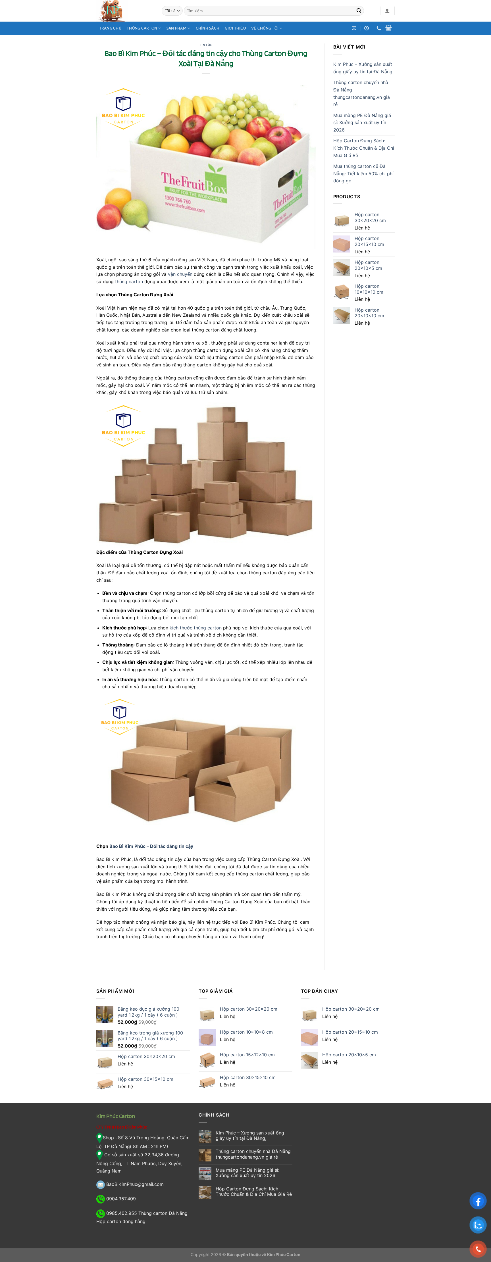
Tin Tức (206, 45)
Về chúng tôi (264, 28)
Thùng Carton (142, 28)
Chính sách (208, 28)
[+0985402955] (379, 28)
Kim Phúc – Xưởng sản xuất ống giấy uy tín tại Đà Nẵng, (363, 67)
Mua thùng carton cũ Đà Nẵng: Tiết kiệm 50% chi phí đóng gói (363, 173)
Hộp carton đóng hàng (120, 1221)
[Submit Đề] (359, 11)
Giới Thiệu (235, 28)
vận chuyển (180, 274)
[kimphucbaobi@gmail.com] (355, 28)
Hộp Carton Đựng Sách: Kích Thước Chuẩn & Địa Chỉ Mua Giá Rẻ (363, 148)
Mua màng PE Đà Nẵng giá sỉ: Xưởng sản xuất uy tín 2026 (362, 122)
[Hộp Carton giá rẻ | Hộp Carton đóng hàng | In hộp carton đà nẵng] (124, 11)
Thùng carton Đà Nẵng (163, 1213)
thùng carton (129, 281)
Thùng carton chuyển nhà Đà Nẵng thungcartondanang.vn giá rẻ (361, 93)
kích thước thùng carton (196, 628)
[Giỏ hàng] (389, 27)
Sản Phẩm (176, 28)
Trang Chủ (110, 28)
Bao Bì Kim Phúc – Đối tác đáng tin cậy (151, 846)
